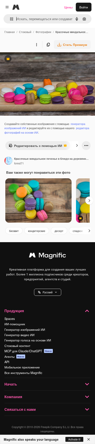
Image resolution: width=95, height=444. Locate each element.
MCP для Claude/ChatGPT (28, 351)
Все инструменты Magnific (23, 372)
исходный (29, 59)
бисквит (14, 231)
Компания (13, 396)
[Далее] (77, 145)
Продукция (14, 310)
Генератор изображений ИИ (24, 329)
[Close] (88, 439)
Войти (83, 7)
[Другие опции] (36, 44)
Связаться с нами (20, 409)
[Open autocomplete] (10, 19)
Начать (10, 384)
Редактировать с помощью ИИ (35, 146)
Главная (9, 32)
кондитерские (36, 231)
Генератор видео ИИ (19, 335)
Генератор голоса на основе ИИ (27, 340)
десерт (59, 231)
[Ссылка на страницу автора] (8, 161)
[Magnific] (47, 256)
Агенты (14, 356)
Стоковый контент (17, 345)
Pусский (48, 292)
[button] (47, 292)
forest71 (19, 163)
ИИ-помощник (14, 324)
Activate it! (74, 439)
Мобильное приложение (22, 367)
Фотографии (43, 32)
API (6, 362)
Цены (68, 7)
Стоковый (25, 32)
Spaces (9, 318)
